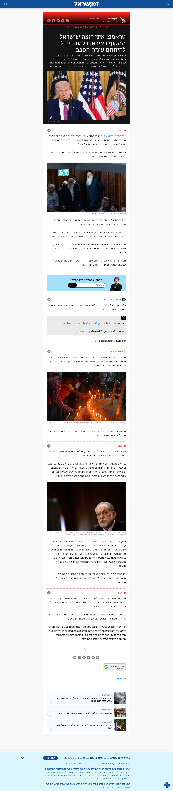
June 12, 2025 (83, 331)
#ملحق (101, 323)
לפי (124, 136)
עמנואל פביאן (115, 299)
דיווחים (118, 136)
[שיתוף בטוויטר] (58, 20)
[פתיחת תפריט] (5, 4)
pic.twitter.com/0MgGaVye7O (80, 323)
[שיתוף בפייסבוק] (53, 20)
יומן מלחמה (112, 18)
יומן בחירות (121, 679)
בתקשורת (109, 136)
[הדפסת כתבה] (75, 658)
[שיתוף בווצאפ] (49, 20)
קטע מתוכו (80, 464)
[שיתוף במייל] (62, 20)
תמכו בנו (50, 758)
